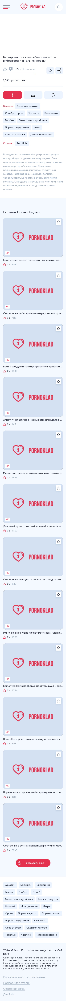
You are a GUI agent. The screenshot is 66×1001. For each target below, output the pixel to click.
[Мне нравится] (5, 69)
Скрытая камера (36, 927)
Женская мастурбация (33, 120)
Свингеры (40, 920)
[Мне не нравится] (10, 69)
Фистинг (26, 934)
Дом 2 (36, 892)
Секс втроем (13, 927)
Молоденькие (29, 906)
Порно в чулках (27, 913)
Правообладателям (16, 982)
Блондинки (51, 113)
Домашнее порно (41, 134)
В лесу (9, 892)
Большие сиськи (15, 134)
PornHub (22, 143)
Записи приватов (27, 106)
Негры (46, 906)
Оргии (9, 913)
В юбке (9, 120)
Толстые (10, 934)
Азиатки (10, 884)
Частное (34, 113)
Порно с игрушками (17, 127)
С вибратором (14, 113)
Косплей (10, 906)
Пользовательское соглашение (24, 977)
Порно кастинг (51, 913)
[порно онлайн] (33, 6)
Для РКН (8, 994)
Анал (37, 127)
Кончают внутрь (48, 899)
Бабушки (26, 884)
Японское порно (47, 934)
